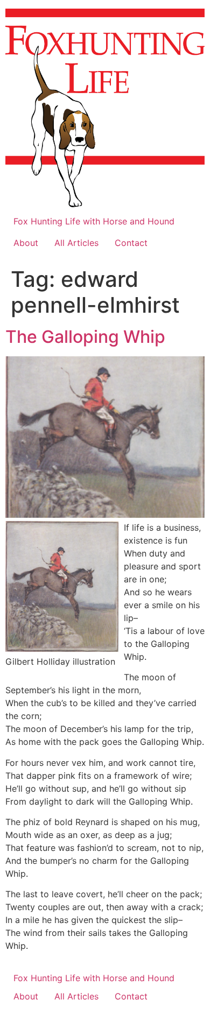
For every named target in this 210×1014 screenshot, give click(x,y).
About (25, 242)
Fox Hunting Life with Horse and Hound (93, 221)
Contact (131, 242)
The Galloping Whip (85, 336)
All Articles (76, 242)
